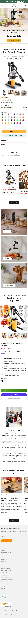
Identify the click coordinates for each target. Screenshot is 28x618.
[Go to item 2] (11, 93)
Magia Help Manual (6, 570)
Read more (4, 512)
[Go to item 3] (17, 93)
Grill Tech (3, 548)
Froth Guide (4, 572)
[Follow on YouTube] (16, 610)
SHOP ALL (14, 202)
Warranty (3, 550)
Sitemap (3, 586)
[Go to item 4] (24, 93)
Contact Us (4, 559)
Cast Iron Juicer (7, 103)
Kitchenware (9, 285)
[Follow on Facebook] (2, 610)
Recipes (3, 588)
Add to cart (14, 390)
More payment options (14, 398)
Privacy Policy (4, 575)
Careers (3, 557)
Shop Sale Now (14, 40)
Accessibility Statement (7, 579)
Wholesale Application (6, 566)
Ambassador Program (6, 590)
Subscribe (6, 540)
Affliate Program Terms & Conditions (10, 584)
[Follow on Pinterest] (12, 610)
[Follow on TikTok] (19, 610)
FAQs (2, 546)
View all (14, 520)
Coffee (7, 231)
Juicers (7, 258)
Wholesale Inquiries (6, 564)
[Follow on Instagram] (9, 610)
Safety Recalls (4, 581)
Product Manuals (5, 568)
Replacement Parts (6, 552)
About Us (3, 554)
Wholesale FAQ (5, 561)
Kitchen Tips (5, 495)
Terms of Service (5, 577)
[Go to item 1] (4, 93)
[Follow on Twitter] (5, 610)
